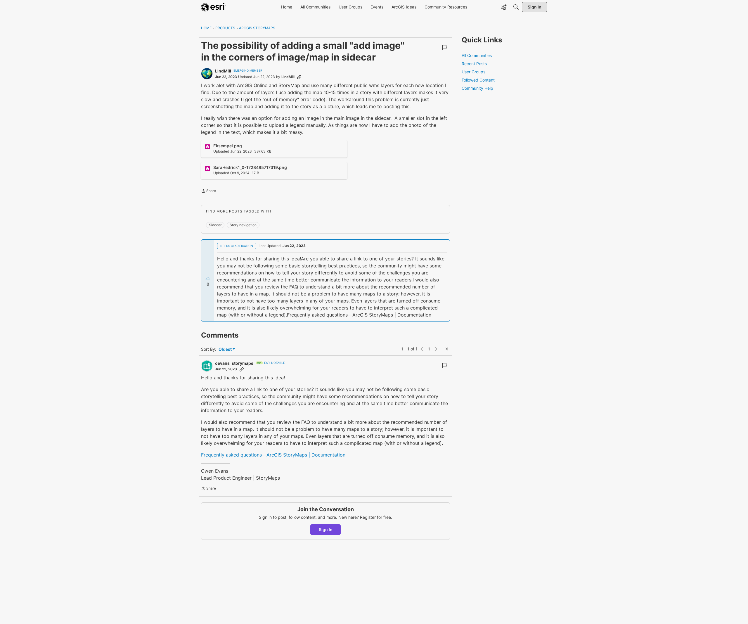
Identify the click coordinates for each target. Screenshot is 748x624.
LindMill (223, 70)
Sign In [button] (326, 529)
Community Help (477, 88)
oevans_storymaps (234, 363)
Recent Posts (474, 63)
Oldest (226, 349)
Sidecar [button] (215, 225)
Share (208, 191)
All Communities (477, 55)
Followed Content (478, 79)
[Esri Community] (213, 7)
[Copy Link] (299, 76)
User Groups (473, 71)
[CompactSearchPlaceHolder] (516, 7)
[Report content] (444, 47)
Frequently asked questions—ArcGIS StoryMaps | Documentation (273, 455)
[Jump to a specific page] (445, 349)
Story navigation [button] (243, 225)
